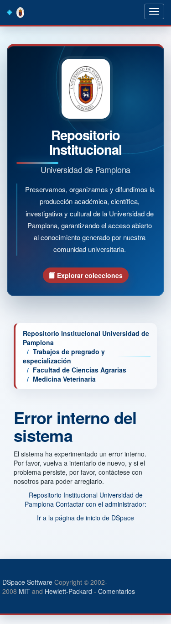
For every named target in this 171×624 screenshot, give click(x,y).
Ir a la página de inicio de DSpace (85, 517)
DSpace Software (27, 582)
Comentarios (116, 591)
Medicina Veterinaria (64, 378)
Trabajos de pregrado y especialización (64, 356)
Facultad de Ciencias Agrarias (79, 369)
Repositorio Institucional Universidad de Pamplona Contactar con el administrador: (85, 499)
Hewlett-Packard (68, 591)
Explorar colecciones (89, 275)
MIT (24, 591)
